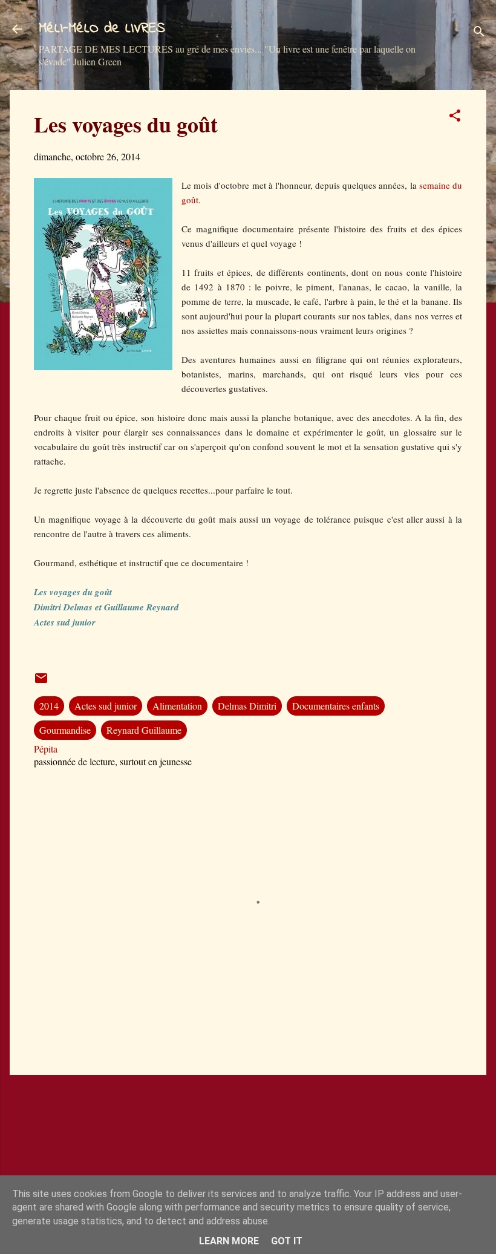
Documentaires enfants (335, 705)
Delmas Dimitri (247, 705)
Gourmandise (65, 729)
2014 (49, 705)
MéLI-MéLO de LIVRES (102, 28)
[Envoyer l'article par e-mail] (41, 681)
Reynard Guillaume (143, 729)
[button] (455, 117)
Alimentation (177, 705)
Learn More (229, 1241)
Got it (286, 1241)
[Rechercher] (479, 33)
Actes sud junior (105, 705)
